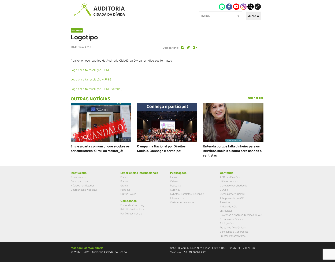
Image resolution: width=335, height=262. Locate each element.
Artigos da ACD (228, 206)
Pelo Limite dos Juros (132, 209)
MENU (252, 15)
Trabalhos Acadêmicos (233, 227)
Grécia (124, 185)
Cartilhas (175, 189)
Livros (173, 177)
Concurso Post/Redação (233, 185)
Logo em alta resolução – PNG (90, 70)
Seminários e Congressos (234, 231)
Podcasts (175, 185)
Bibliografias (227, 223)
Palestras (225, 202)
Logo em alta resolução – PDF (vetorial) (96, 89)
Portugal (125, 189)
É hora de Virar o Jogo (132, 205)
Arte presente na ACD (232, 198)
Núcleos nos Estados (82, 185)
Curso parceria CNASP (232, 193)
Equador (125, 177)
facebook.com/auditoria (87, 248)
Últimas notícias (229, 181)
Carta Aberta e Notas (182, 202)
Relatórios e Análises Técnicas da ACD (241, 214)
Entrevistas (226, 210)
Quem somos (78, 177)
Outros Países (128, 193)
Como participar (80, 181)
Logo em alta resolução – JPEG (91, 79)
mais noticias (255, 97)
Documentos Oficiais (231, 219)
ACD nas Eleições (230, 177)
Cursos (224, 189)
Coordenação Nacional (84, 189)
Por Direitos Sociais (131, 213)
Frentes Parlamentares (232, 235)
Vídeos (174, 181)
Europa (124, 181)
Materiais (77, 30)
